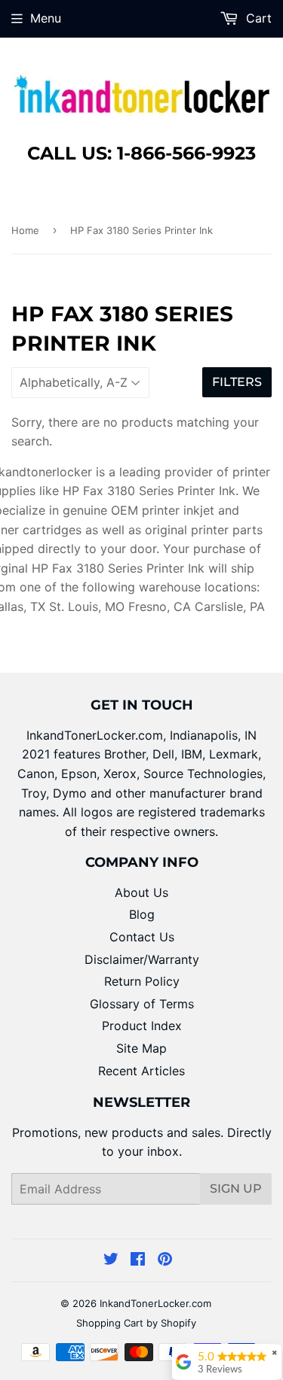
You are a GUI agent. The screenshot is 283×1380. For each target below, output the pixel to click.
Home (25, 230)
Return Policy (142, 981)
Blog (142, 914)
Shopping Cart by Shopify (136, 1323)
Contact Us (141, 936)
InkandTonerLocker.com (155, 1303)
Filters (237, 382)
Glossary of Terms (142, 1003)
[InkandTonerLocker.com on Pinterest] (165, 1260)
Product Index (142, 1025)
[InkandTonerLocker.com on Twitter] (110, 1260)
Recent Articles (141, 1070)
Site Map (141, 1048)
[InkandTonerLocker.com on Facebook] (138, 1260)
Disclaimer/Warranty (142, 959)
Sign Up (236, 1188)
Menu (45, 18)
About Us (141, 892)
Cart (257, 18)
